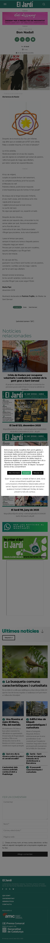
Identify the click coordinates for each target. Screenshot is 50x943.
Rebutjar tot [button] (37, 473)
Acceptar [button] (26, 473)
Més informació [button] (14, 473)
